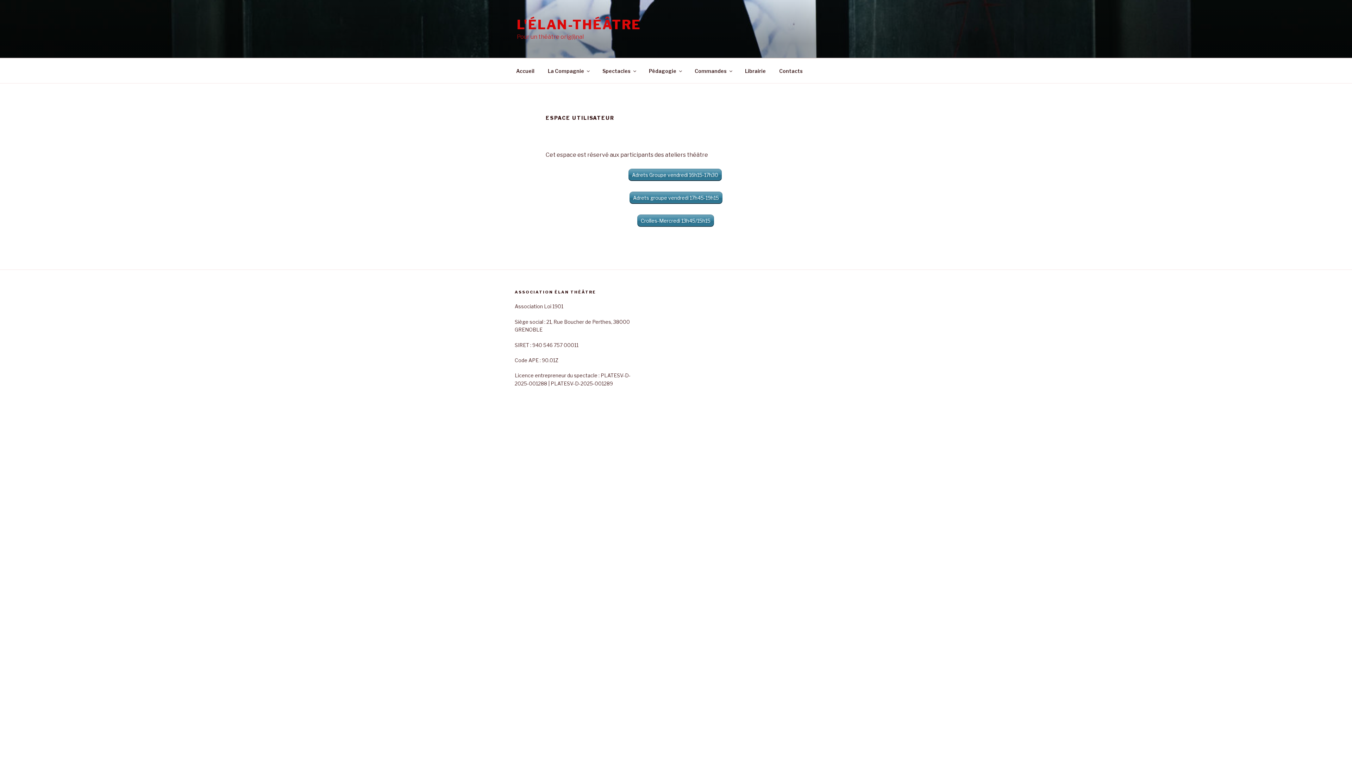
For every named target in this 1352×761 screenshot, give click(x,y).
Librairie (755, 71)
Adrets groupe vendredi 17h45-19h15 (676, 198)
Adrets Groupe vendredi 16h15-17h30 (675, 175)
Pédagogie (662, 71)
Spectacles (616, 71)
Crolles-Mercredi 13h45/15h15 (676, 221)
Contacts (791, 71)
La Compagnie (566, 71)
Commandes (711, 71)
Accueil (525, 71)
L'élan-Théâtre (579, 24)
